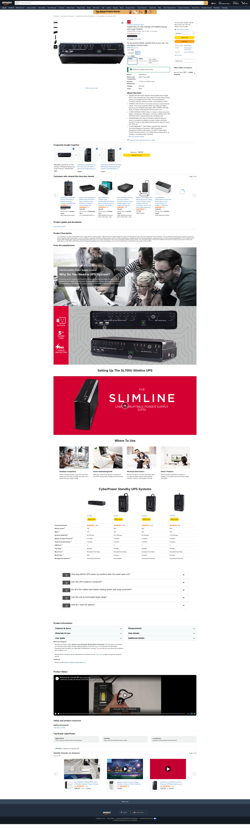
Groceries (61, 8)
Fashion (108, 8)
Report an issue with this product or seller (142, 140)
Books (89, 8)
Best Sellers (42, 8)
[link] (88, 155)
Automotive (152, 8)
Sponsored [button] (56, 755)
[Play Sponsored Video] (125, 769)
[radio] (56, 23)
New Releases (52, 8)
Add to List (179, 61)
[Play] (55, 714)
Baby (159, 8)
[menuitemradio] (192, 714)
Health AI (11, 8)
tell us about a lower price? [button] (75, 662)
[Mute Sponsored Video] (97, 777)
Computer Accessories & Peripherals (85, 16)
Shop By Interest (206, 8)
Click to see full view (91, 88)
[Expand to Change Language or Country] (130, 812)
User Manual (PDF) (60, 226)
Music (122, 8)
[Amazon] (7, 2)
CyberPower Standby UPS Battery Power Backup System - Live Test (81, 679)
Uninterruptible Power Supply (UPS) (106, 16)
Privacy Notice (110, 818)
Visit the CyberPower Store (135, 24)
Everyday (225, 8)
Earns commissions (84, 677)
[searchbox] (112, 3)
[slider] (121, 713)
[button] (4, 8)
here (65, 650)
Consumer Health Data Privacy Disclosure (127, 818)
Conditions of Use (100, 818)
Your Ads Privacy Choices (146, 818)
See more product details (136, 136)
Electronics (56, 16)
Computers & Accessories (67, 16)
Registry (115, 8)
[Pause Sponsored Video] (97, 773)
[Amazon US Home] (107, 813)
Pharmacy (217, 8)
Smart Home (195, 8)
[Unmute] (195, 714)
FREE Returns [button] (131, 47)
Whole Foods (70, 8)
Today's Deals (81, 8)
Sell (103, 8)
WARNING (58, 748)
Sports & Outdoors (184, 8)
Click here (99, 654)
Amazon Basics (31, 8)
